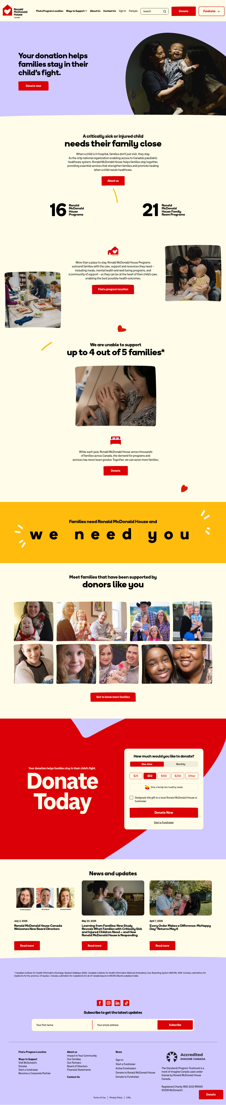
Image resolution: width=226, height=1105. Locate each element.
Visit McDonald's (28, 1062)
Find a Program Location (49, 11)
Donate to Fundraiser (127, 1076)
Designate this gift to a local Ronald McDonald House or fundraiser (166, 799)
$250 (178, 776)
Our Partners (74, 1062)
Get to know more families (113, 697)
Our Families (74, 1059)
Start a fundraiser (28, 1069)
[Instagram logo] (109, 1002)
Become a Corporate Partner (35, 1073)
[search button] (165, 11)
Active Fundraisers (126, 1068)
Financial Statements (79, 1069)
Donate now (33, 86)
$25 (135, 776)
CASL (128, 1097)
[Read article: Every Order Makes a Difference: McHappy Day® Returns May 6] (181, 897)
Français (133, 11)
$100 (164, 776)
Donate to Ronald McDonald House (135, 1072)
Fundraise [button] (209, 11)
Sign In (119, 1059)
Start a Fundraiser (164, 822)
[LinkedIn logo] (117, 1002)
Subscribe (175, 1025)
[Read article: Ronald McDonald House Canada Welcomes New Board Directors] (45, 897)
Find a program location (113, 289)
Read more (27, 945)
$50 (149, 776)
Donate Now (163, 813)
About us (113, 180)
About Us (95, 11)
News (119, 1052)
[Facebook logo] (100, 1002)
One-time (147, 764)
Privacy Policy (115, 1097)
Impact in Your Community (82, 1055)
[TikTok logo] (126, 1002)
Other (191, 776)
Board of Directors (77, 1066)
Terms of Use (99, 1097)
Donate (183, 11)
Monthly (180, 764)
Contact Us (109, 11)
